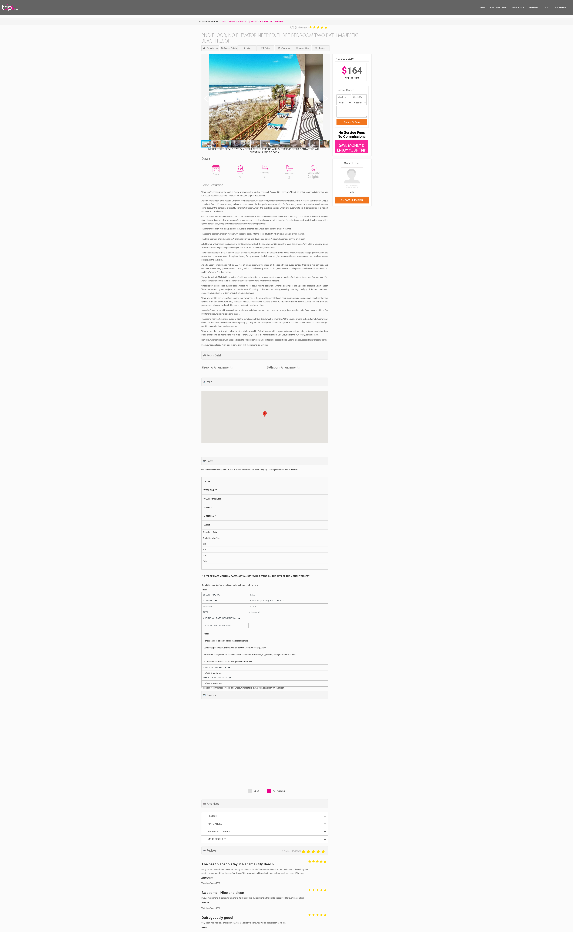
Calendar (285, 48)
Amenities (304, 48)
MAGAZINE (533, 7)
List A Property (561, 7)
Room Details (230, 48)
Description (212, 48)
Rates (267, 48)
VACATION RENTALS (498, 7)
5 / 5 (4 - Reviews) (299, 27)
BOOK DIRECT (518, 7)
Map (248, 48)
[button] (265, 97)
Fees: (204, 589)
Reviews (322, 48)
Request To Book (352, 122)
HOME (482, 7)
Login (545, 7)
